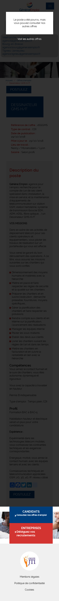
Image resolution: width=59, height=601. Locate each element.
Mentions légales (29, 576)
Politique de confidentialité (29, 583)
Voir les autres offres (30, 38)
